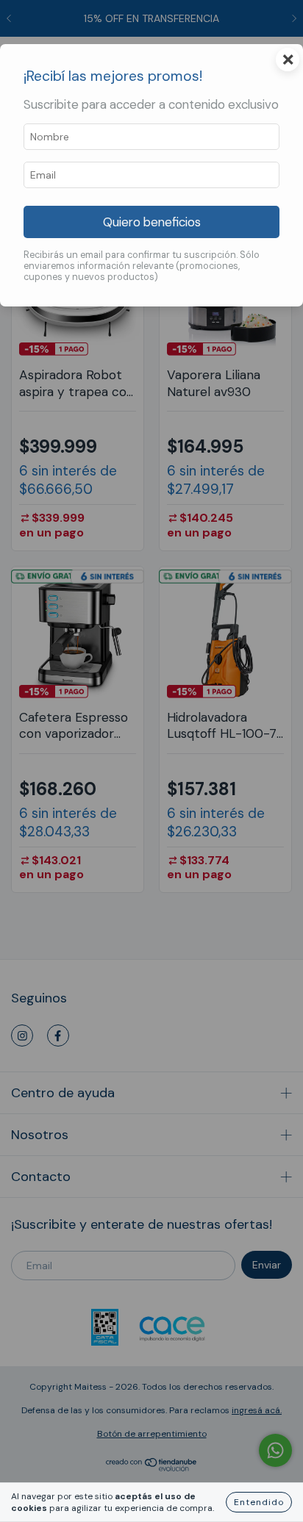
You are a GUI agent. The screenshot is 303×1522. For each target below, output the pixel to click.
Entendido (259, 1502)
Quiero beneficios (152, 222)
